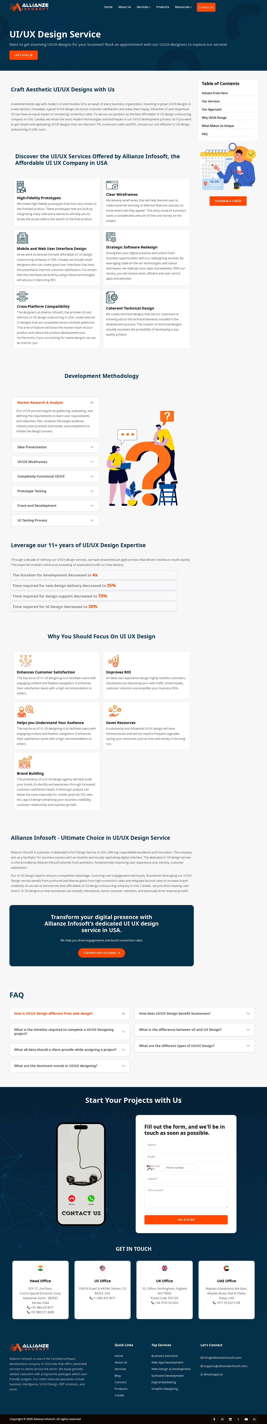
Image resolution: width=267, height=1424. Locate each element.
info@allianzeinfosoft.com (223, 1358)
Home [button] (108, 7)
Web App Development (167, 1362)
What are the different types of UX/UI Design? (177, 1046)
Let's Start (22, 55)
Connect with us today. (100, 953)
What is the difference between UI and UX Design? (180, 1029)
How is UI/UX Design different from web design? (53, 1013)
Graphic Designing (164, 1389)
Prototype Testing (31, 491)
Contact (121, 1382)
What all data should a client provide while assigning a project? (65, 1049)
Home (119, 1356)
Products (162, 7)
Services (142, 7)
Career (119, 1395)
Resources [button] (182, 7)
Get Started (186, 1220)
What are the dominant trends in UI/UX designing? (55, 1066)
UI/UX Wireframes (32, 462)
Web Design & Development (171, 1369)
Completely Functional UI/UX (41, 476)
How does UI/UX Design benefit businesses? (175, 1013)
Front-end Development (36, 505)
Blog (118, 1376)
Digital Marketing (163, 1382)
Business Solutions (164, 1356)
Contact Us (206, 7)
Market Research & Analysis (40, 402)
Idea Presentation (32, 447)
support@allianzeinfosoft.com (225, 1366)
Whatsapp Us (213, 1374)
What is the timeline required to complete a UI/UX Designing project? (64, 1031)
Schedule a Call (226, 201)
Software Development (167, 1376)
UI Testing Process (32, 520)
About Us (124, 7)
